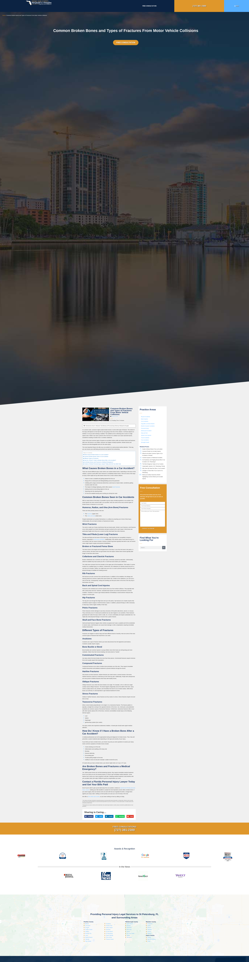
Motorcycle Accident (146, 430)
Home (4, 15)
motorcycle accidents (99, 539)
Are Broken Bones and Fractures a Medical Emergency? (98, 462)
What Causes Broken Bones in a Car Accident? (96, 454)
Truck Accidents (145, 437)
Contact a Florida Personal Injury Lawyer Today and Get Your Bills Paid (102, 464)
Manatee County (151, 921)
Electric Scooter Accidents (148, 426)
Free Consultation (149, 6)
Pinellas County (88, 921)
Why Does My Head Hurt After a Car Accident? (153, 468)
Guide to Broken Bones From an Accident (152, 449)
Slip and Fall (144, 433)
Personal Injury (145, 428)
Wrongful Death (145, 442)
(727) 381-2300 (199, 6)
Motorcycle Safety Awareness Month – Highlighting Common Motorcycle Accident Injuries (152, 476)
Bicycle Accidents (145, 416)
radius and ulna (91, 516)
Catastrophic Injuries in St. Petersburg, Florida (153, 466)
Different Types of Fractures (91, 458)
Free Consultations (124, 827)
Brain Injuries (144, 419)
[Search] (163, 547)
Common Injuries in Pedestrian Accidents (152, 457)
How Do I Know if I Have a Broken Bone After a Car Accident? (100, 460)
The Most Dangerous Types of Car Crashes (152, 464)
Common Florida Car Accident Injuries (151, 451)
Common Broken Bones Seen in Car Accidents (96, 456)
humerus (89, 513)
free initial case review (93, 796)
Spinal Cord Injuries (146, 435)
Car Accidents (144, 421)
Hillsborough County (131, 921)
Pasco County (150, 935)
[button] (89, 816)
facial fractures (116, 487)
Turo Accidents (145, 440)
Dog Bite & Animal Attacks (148, 423)
